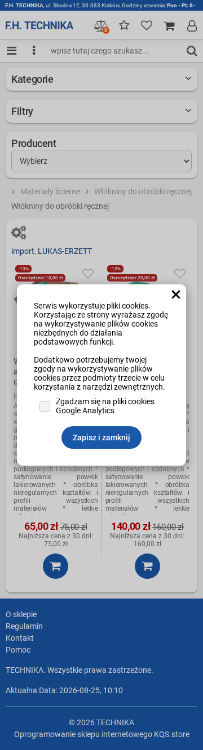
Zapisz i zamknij (101, 437)
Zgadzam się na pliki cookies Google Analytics (105, 406)
